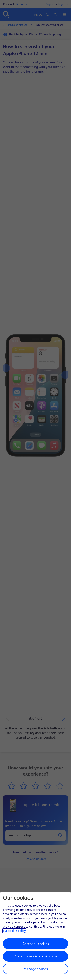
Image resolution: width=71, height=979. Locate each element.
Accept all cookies (35, 943)
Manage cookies (35, 968)
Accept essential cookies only (35, 956)
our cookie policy (14, 931)
